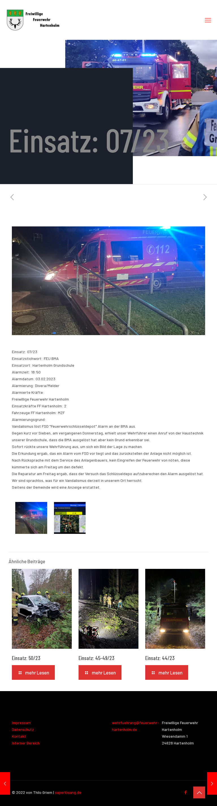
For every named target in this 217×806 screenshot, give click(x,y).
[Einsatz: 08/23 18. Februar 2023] (212, 783)
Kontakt (19, 736)
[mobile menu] (208, 20)
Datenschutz (23, 729)
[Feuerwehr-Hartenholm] (33, 20)
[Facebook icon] (185, 792)
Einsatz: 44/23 (160, 658)
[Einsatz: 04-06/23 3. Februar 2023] (5, 783)
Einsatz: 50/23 (26, 658)
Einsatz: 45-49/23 (96, 658)
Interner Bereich (26, 743)
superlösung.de (68, 792)
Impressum (21, 722)
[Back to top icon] (199, 792)
